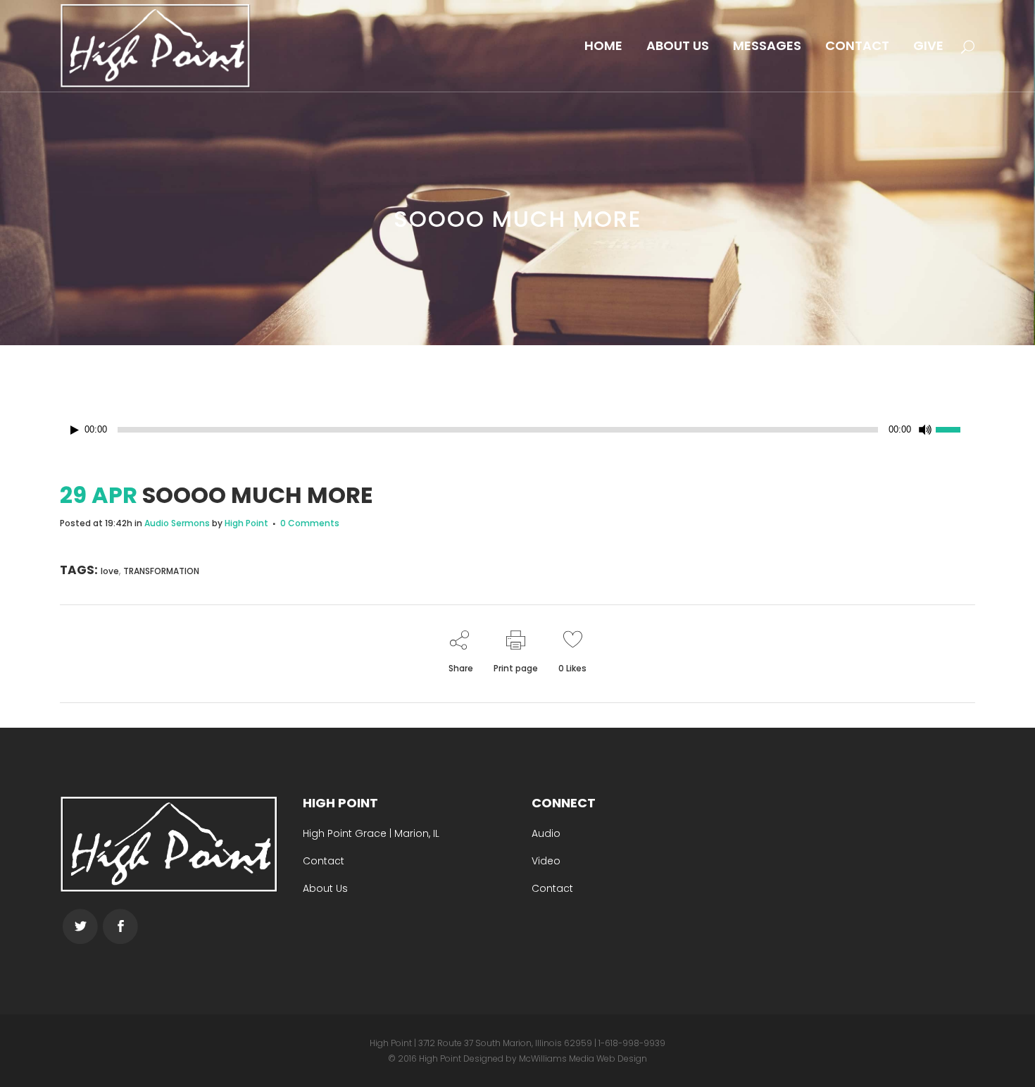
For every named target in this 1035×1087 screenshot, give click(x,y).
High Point (246, 523)
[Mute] (925, 429)
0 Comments (309, 523)
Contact (323, 861)
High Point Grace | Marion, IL (371, 833)
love (110, 571)
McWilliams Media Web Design (583, 1058)
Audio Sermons (177, 523)
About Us (325, 888)
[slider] (955, 428)
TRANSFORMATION (161, 571)
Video (546, 861)
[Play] (74, 430)
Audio (546, 833)
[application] (517, 430)
